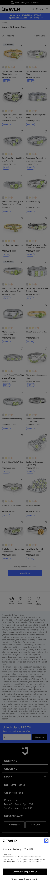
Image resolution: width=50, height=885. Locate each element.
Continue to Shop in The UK (25, 872)
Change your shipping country (25, 879)
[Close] (46, 840)
